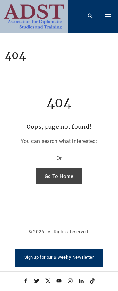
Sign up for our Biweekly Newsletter (59, 257)
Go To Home (59, 176)
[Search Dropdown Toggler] (90, 16)
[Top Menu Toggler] (108, 16)
